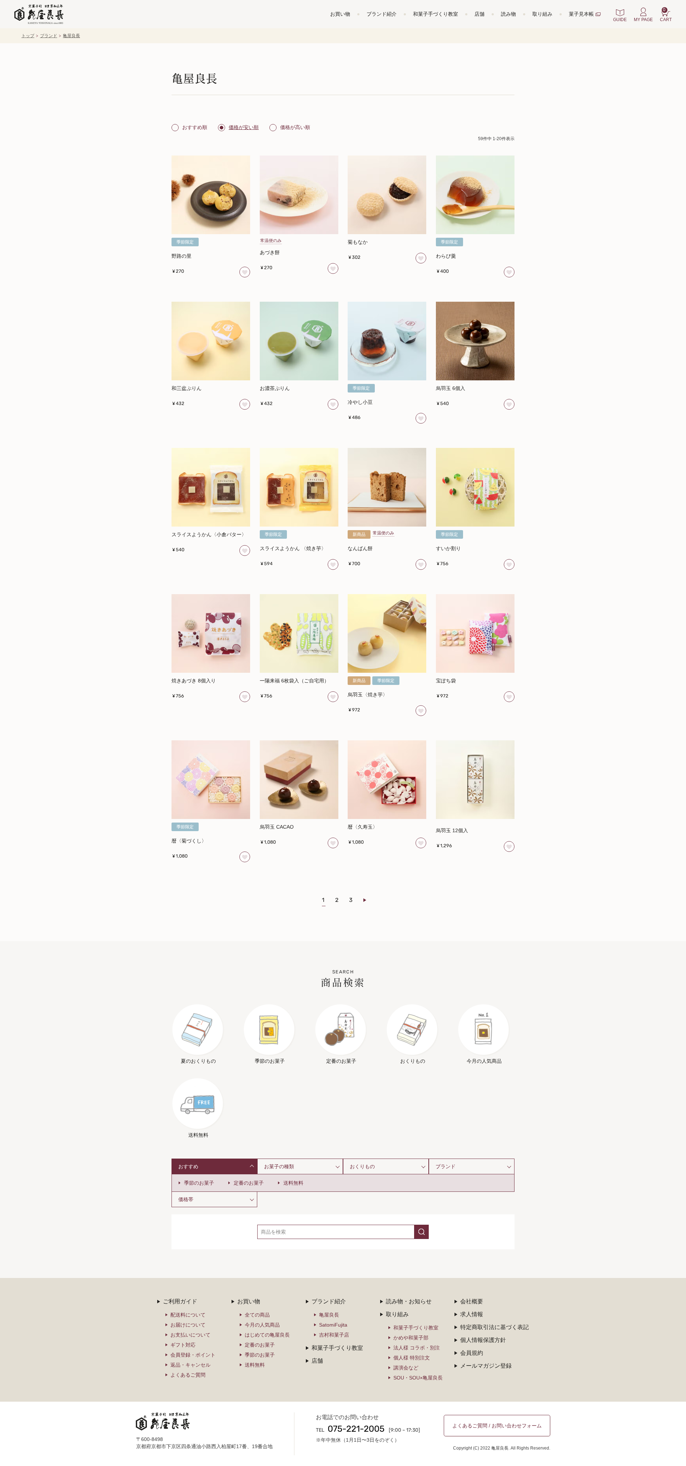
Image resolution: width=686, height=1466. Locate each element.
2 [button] (336, 900)
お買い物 (340, 14)
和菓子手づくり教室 (435, 14)
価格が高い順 (295, 127)
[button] (369, 900)
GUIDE (620, 19)
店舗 (479, 14)
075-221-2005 (356, 1429)
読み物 (508, 14)
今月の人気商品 (262, 1325)
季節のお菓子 (199, 1183)
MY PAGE (643, 19)
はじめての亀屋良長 (267, 1335)
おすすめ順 (194, 127)
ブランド (48, 35)
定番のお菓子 (249, 1183)
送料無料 (293, 1183)
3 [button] (351, 900)
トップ (27, 35)
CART (666, 15)
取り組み (542, 14)
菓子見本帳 (581, 14)
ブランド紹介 (382, 14)
